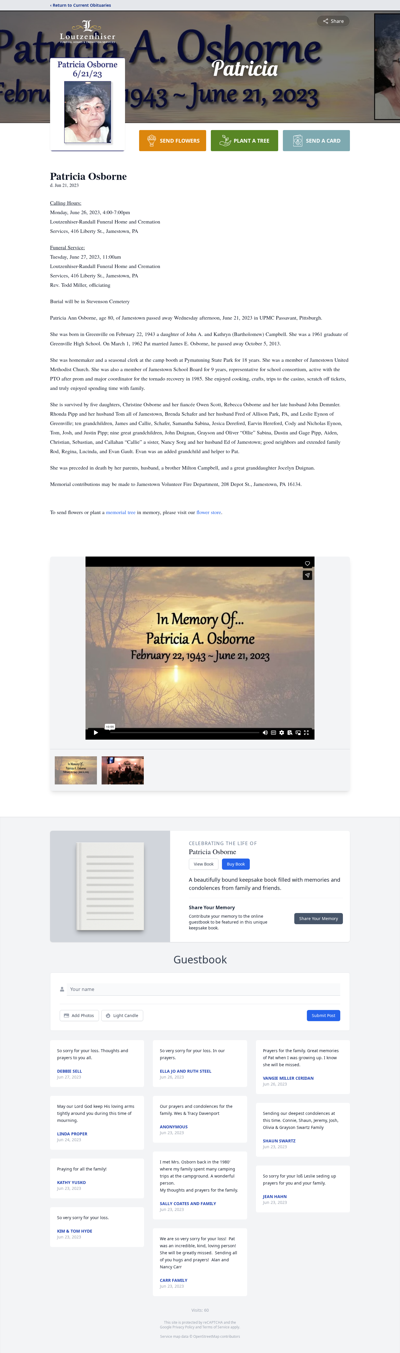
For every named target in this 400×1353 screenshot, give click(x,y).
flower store (208, 512)
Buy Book (236, 864)
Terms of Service (216, 1327)
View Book (203, 864)
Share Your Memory (318, 918)
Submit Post (323, 1015)
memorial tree (121, 512)
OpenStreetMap (206, 1336)
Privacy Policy (183, 1327)
